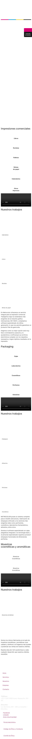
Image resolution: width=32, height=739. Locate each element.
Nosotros (6, 681)
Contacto (6, 689)
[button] (30, 5)
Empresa (6, 685)
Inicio (4, 673)
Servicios (6, 677)
